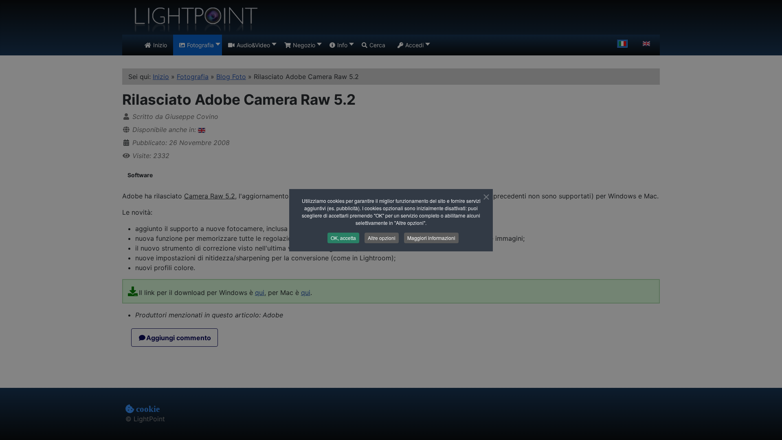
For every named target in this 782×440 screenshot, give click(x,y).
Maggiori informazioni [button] (431, 237)
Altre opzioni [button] (381, 237)
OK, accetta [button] (343, 237)
